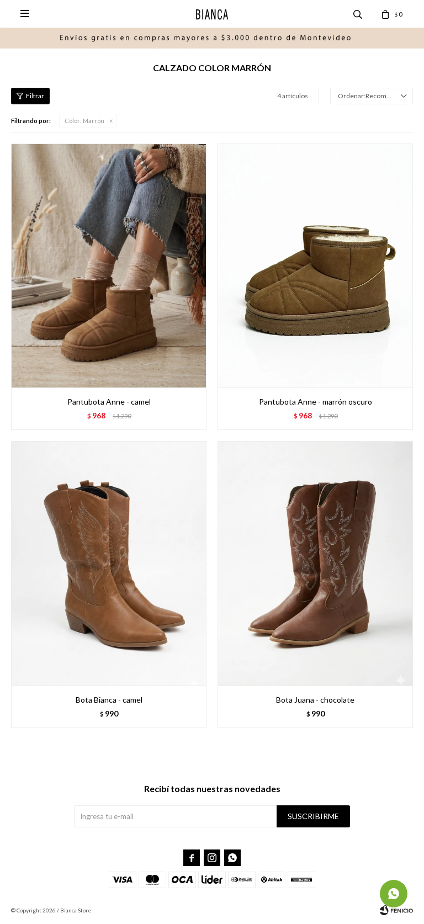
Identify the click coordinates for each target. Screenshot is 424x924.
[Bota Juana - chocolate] (315, 563)
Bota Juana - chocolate (315, 699)
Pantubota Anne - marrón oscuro (315, 401)
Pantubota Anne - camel (109, 401)
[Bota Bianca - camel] (108, 563)
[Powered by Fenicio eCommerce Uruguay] (396, 910)
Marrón (84, 120)
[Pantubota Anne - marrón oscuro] (315, 266)
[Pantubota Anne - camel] (108, 266)
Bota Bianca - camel (109, 699)
